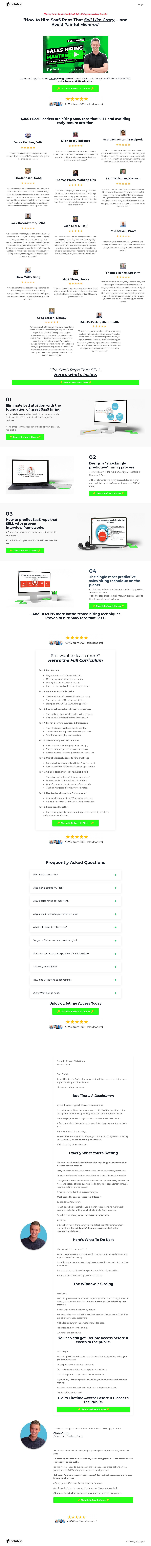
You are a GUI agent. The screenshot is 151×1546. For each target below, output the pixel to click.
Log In (141, 4)
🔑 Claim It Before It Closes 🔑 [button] (75, 88)
